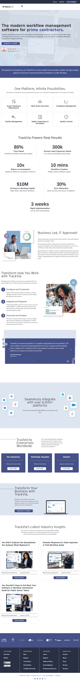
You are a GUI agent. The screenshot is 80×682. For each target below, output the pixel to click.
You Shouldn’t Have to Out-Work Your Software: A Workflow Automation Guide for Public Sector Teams (19, 588)
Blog (24, 654)
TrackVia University (29, 668)
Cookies (57, 675)
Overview (7, 654)
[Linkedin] (37, 678)
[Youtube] (42, 678)
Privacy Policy (36, 675)
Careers (65, 665)
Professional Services (49, 668)
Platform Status (48, 661)
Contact (65, 654)
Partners (65, 668)
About (64, 658)
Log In (55, 1)
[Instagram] (45, 678)
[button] (22, 6)
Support (61, 1)
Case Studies (27, 665)
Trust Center (27, 661)
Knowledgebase (48, 665)
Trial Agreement (48, 675)
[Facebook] (35, 678)
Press (64, 661)
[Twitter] (40, 678)
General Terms (25, 675)
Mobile (6, 658)
